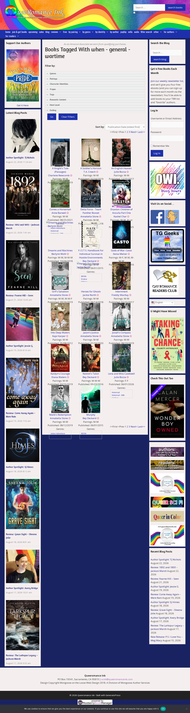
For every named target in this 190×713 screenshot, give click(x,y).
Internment (121, 291)
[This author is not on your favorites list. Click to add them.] (71, 175)
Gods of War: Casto (121, 250)
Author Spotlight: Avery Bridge (22, 588)
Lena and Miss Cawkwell (121, 373)
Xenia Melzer (120, 253)
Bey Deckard (89, 377)
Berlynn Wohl (58, 253)
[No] (186, 708)
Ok (163, 709)
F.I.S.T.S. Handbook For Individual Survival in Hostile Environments (90, 254)
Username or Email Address (166, 118)
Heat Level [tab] (55, 105)
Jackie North (89, 295)
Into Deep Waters (60, 332)
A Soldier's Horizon (90, 168)
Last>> (141, 132)
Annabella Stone (89, 216)
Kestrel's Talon (91, 373)
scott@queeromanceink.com (117, 679)
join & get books (19, 32)
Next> (134, 132)
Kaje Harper (59, 336)
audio (136, 32)
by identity (100, 32)
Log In (157, 153)
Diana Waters (58, 377)
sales (41, 32)
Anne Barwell (59, 212)
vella (130, 32)
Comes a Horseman (60, 209)
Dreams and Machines (60, 250)
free (65, 32)
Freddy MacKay (120, 295)
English (159, 302)
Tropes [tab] (53, 89)
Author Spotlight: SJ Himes (19, 466)
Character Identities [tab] (59, 84)
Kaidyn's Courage (60, 373)
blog (47, 32)
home (7, 32)
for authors (169, 32)
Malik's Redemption (60, 414)
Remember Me (161, 145)
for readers (10, 36)
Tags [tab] (52, 94)
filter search (146, 32)
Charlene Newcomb (59, 175)
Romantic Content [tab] (58, 99)
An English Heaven (121, 168)
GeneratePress (113, 695)
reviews (54, 32)
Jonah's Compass (121, 332)
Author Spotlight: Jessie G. (19, 345)
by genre (86, 32)
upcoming (33, 32)
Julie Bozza (120, 171)
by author (114, 32)
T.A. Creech (89, 171)
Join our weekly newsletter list (167, 81)
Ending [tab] (53, 110)
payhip (123, 32)
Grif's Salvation (60, 291)
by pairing (73, 32)
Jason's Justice (91, 332)
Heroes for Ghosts (91, 291)
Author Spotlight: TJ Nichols (20, 157)
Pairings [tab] (53, 78)
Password (156, 132)
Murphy (90, 414)
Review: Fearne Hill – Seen (19, 295)
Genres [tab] (53, 73)
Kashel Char (120, 216)
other (156, 32)
